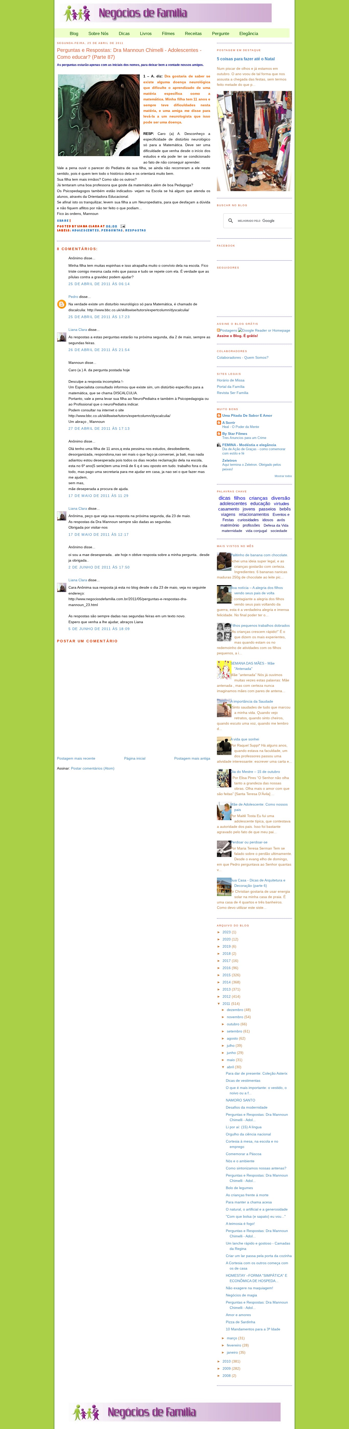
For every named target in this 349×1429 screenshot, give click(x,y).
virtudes (281, 503)
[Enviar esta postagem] (122, 226)
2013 (227, 989)
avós (281, 520)
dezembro (235, 1010)
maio (231, 1060)
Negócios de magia (241, 1295)
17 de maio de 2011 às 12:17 (98, 534)
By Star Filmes (234, 434)
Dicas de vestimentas (243, 1080)
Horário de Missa (231, 380)
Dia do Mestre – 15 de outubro (255, 772)
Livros (146, 33)
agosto (233, 1038)
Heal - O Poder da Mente (240, 427)
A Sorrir (228, 423)
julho (231, 1045)
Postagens (228, 330)
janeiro (233, 1352)
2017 (227, 961)
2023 (227, 932)
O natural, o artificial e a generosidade (257, 1209)
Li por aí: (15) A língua (244, 1127)
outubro (233, 1024)
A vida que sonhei (244, 739)
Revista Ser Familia (232, 393)
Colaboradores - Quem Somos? (243, 357)
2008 (227, 1376)
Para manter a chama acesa (249, 1202)
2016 (227, 968)
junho (232, 1053)
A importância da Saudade (251, 701)
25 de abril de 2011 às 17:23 (99, 317)
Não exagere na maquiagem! (249, 1288)
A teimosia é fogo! (240, 1224)
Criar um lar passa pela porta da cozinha (259, 1256)
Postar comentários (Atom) (92, 768)
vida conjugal (256, 531)
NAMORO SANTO (240, 1100)
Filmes (168, 33)
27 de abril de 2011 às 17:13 (99, 428)
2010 (227, 1361)
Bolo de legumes (239, 1188)
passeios (267, 509)
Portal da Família (231, 387)
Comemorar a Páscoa (243, 1154)
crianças (258, 498)
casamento (228, 509)
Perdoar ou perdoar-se (248, 842)
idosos (267, 520)
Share (63, 221)
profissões (251, 525)
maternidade (232, 531)
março (232, 1338)
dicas (224, 498)
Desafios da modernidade (246, 1107)
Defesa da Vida (276, 525)
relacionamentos (254, 514)
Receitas (193, 33)
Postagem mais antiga (192, 758)
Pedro (73, 297)
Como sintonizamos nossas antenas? (256, 1168)
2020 (227, 939)
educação (260, 503)
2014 (227, 982)
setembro (235, 1031)
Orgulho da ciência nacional (248, 1134)
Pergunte (220, 33)
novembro (235, 1017)
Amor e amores (238, 1315)
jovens (249, 509)
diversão (280, 498)
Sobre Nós (98, 33)
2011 (227, 1004)
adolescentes (85, 231)
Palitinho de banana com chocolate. (259, 555)
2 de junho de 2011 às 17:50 (99, 567)
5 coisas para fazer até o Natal (246, 58)
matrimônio (229, 525)
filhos (240, 498)
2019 (227, 946)
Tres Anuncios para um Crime (244, 438)
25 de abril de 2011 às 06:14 (99, 284)
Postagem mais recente (76, 758)
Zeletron (229, 460)
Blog (74, 33)
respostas (135, 231)
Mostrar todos (283, 476)
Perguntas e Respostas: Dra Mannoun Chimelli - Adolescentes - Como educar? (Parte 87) (129, 53)
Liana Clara (77, 330)
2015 (227, 975)
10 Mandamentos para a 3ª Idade (253, 1329)
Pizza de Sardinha (240, 1322)
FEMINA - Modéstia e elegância (249, 445)
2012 (227, 996)
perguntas (112, 231)
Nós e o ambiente (240, 1161)
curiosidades (248, 520)
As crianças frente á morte (247, 1195)
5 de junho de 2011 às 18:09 (99, 629)
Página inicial (134, 758)
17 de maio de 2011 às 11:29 (98, 496)
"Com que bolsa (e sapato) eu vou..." (256, 1216)
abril (231, 1067)
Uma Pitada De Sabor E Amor (247, 415)
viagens (228, 514)
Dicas (124, 33)
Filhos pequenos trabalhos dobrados (260, 625)
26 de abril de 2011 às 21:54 (99, 350)
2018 (227, 953)
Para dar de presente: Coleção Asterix (256, 1073)
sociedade (279, 531)
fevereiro (234, 1345)
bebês (285, 509)
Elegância (248, 33)
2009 (227, 1368)
